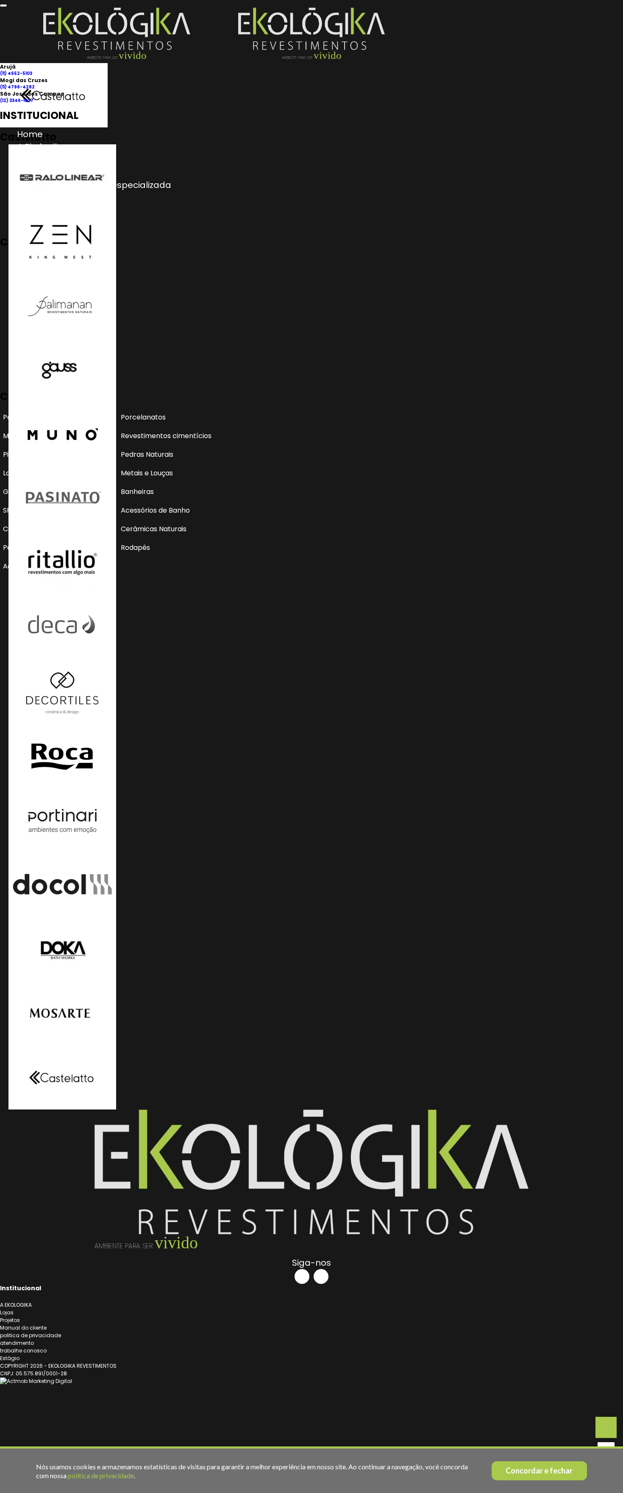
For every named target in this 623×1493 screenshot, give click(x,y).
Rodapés (135, 547)
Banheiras (137, 492)
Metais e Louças (147, 473)
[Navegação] (3, 5)
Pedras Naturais (147, 454)
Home (30, 134)
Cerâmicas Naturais (153, 529)
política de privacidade (101, 1475)
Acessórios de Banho (155, 510)
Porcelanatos (143, 417)
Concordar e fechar (539, 1470)
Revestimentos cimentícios (166, 436)
